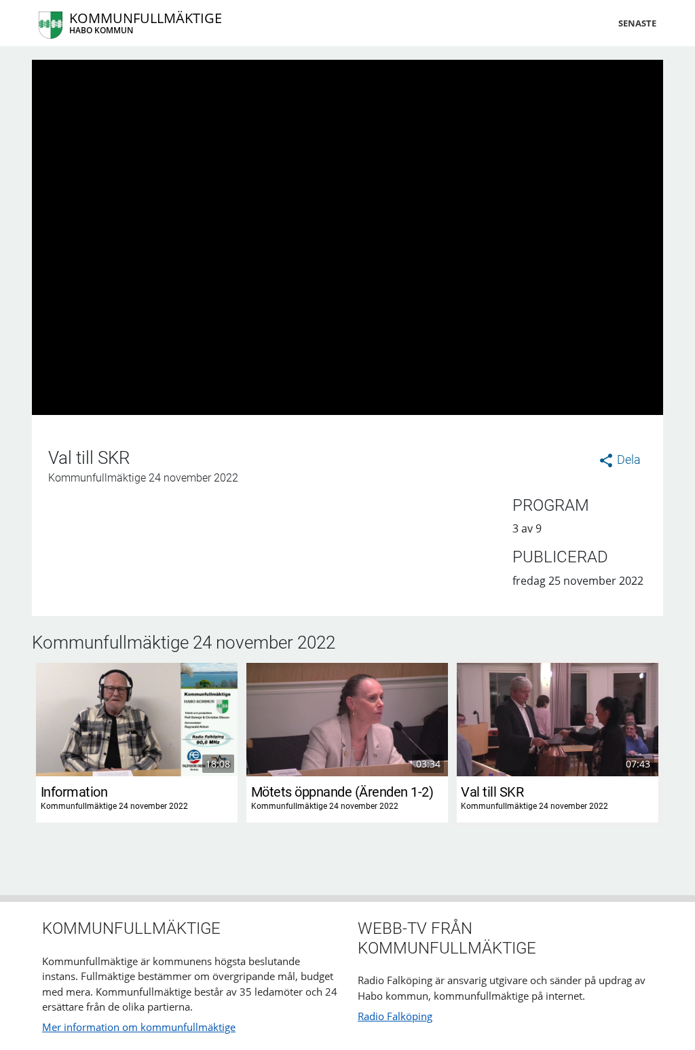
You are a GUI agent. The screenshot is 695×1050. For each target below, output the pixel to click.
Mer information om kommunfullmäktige (139, 1027)
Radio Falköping (395, 1016)
